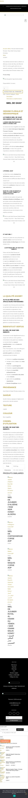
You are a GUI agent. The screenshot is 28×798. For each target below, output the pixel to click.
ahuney (2, 1)
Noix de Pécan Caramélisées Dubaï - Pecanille (13, 762)
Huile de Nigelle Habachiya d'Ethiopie (13, 755)
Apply (20, 729)
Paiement (5, 741)
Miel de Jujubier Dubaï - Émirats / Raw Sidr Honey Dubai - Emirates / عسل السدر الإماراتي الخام (14, 770)
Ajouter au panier (13, 91)
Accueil (5, 48)
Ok (14, 795)
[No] (26, 794)
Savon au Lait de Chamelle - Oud (13, 777)
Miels (9, 48)
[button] (21, 21)
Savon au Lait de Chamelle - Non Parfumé (13, 747)
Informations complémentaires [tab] (14, 98)
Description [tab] (9, 96)
